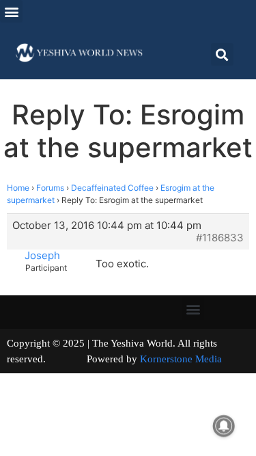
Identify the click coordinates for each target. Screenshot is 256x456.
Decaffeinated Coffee (112, 188)
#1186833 (220, 238)
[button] (11, 11)
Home (18, 188)
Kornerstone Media (181, 358)
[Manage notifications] (224, 426)
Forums (50, 188)
